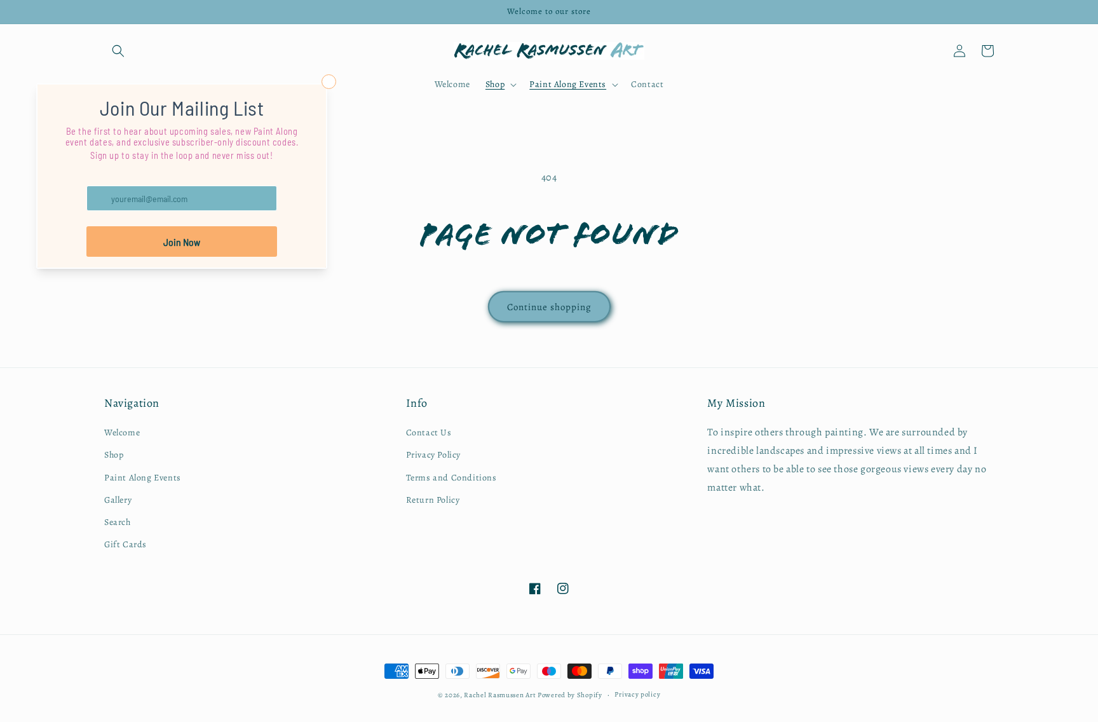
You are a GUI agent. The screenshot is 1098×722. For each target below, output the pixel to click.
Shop (113, 455)
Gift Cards (125, 544)
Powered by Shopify (570, 695)
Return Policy (433, 500)
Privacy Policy (433, 455)
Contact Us (429, 432)
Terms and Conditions (451, 478)
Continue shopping (549, 307)
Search (117, 522)
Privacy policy (637, 694)
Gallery (118, 500)
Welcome (122, 432)
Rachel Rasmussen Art (500, 695)
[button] (118, 51)
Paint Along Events (142, 478)
